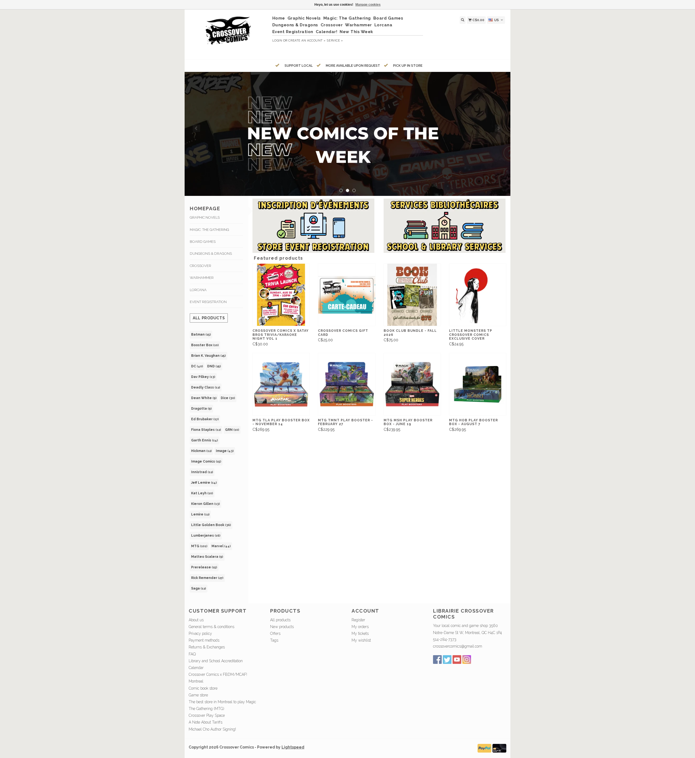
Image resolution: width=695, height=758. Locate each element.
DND (214, 366)
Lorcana (383, 25)
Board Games (388, 18)
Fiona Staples (206, 430)
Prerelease (204, 567)
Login (277, 40)
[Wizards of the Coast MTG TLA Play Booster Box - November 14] (281, 384)
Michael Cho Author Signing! (212, 729)
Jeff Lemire (204, 483)
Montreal (196, 681)
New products (282, 627)
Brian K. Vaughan (208, 356)
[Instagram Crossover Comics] (466, 659)
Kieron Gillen (205, 504)
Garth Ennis (204, 440)
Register (358, 620)
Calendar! (326, 31)
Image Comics (206, 461)
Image (225, 451)
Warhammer (358, 25)
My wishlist (361, 640)
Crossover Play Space (207, 715)
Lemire (200, 514)
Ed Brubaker (205, 419)
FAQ (192, 654)
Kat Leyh (202, 493)
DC (197, 366)
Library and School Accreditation (216, 661)
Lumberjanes (205, 535)
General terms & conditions (211, 627)
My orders (360, 627)
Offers (275, 633)
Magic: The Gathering (347, 18)
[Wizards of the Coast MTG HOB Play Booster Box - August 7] (477, 384)
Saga (198, 588)
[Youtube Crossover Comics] (457, 659)
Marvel (221, 546)
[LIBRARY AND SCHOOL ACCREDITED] (347, 134)
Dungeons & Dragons (295, 25)
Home (278, 18)
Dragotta (201, 408)
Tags (274, 640)
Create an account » (307, 40)
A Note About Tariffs (205, 722)
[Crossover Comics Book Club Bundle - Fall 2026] (412, 295)
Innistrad (202, 472)
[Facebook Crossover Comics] (437, 659)
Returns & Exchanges (207, 647)
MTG (199, 546)
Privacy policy (200, 633)
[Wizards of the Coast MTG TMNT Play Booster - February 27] (346, 384)
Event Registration (292, 31)
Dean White (204, 398)
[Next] (498, 128)
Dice (228, 398)
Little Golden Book (211, 525)
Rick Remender (207, 578)
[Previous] (196, 128)
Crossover (332, 25)
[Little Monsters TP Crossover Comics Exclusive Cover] (477, 295)
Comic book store (203, 688)
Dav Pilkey (203, 377)
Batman (201, 334)
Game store (198, 695)
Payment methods (204, 640)
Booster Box (205, 345)
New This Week (356, 31)
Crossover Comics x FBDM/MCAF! (218, 674)
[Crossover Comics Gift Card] (346, 295)
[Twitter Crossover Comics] (447, 659)
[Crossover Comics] (228, 33)
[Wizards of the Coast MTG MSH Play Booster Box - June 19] (412, 384)
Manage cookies (368, 5)
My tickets (360, 633)
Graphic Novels (304, 18)
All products (209, 318)
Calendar (196, 667)
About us (196, 620)
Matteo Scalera (207, 557)
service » (335, 40)
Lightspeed (293, 747)
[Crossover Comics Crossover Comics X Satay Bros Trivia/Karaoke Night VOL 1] (281, 295)
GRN (232, 430)
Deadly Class (205, 387)
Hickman (201, 451)
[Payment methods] (484, 748)
